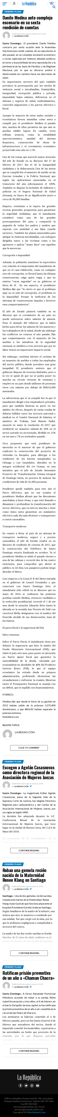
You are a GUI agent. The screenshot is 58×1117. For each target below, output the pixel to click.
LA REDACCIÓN (21, 36)
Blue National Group (36, 1112)
